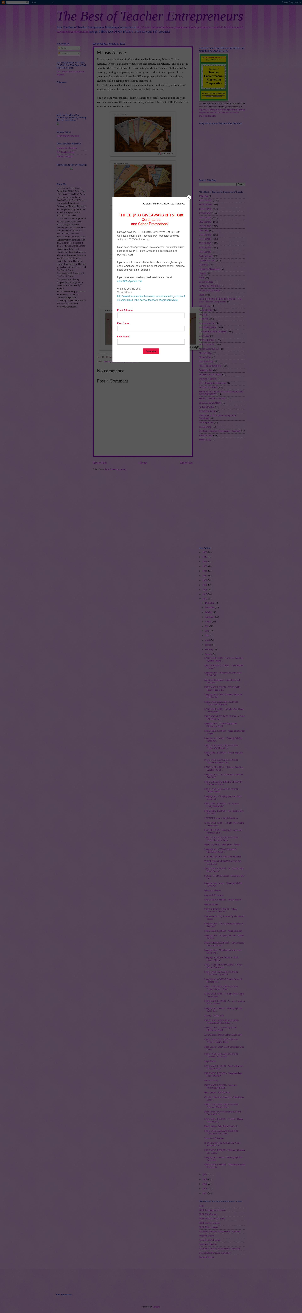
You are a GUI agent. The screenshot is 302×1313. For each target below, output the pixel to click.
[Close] (188, 197)
